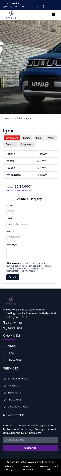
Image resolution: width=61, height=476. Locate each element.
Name (10, 205)
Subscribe (30, 448)
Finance (13, 385)
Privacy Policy (9, 468)
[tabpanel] (30, 164)
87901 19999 (15, 328)
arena (12, 346)
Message (11, 244)
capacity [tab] (11, 144)
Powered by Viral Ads (49, 468)
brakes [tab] (39, 138)
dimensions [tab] (12, 138)
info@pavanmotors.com (20, 6)
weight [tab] (51, 138)
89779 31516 (15, 322)
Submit (13, 277)
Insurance (14, 392)
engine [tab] (26, 138)
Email (9, 218)
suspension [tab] (27, 144)
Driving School (18, 406)
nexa (11, 353)
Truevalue (14, 360)
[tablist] (30, 141)
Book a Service (11, 3)
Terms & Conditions (27, 468)
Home (6, 118)
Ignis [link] (28, 118)
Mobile (11, 231)
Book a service (18, 378)
